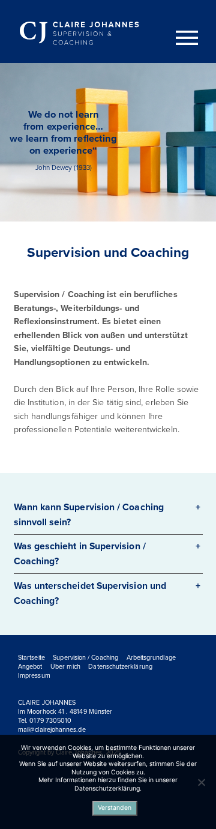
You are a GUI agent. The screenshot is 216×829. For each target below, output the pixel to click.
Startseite (31, 658)
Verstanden (114, 808)
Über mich (65, 667)
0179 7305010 (50, 721)
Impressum (34, 676)
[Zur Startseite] (81, 34)
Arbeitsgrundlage (151, 658)
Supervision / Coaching (85, 658)
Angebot (30, 667)
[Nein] (201, 782)
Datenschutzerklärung (120, 667)
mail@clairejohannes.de (52, 730)
